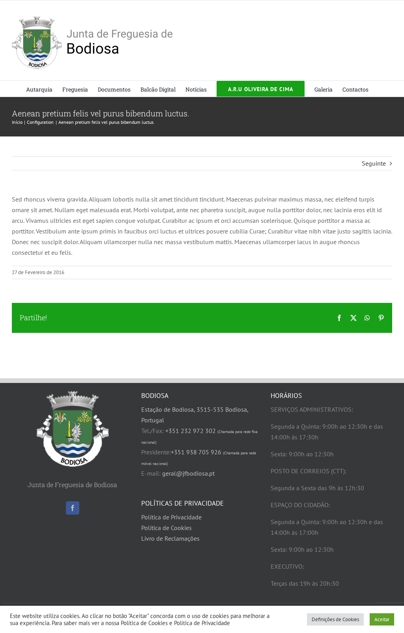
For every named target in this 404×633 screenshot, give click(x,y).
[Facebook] (72, 508)
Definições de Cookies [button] (335, 619)
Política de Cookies (166, 528)
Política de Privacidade (171, 517)
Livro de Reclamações (170, 538)
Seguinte (374, 163)
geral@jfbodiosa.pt (188, 473)
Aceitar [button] (381, 619)
